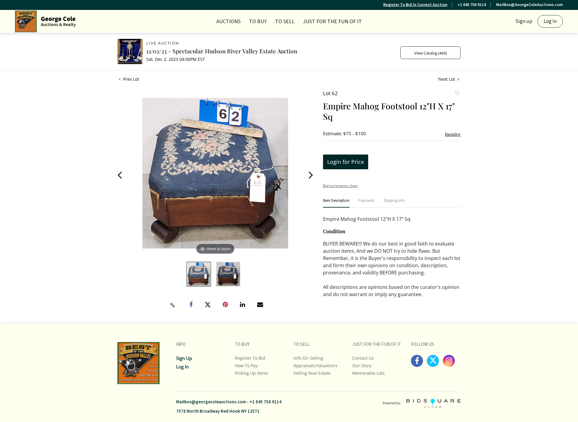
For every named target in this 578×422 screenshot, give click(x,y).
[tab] (336, 203)
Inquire (453, 134)
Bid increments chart (340, 185)
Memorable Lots (368, 373)
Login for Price (345, 161)
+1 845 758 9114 (472, 5)
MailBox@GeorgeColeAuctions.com (529, 5)
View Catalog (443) (430, 53)
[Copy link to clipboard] (172, 305)
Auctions (228, 21)
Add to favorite (457, 94)
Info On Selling (308, 358)
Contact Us (363, 358)
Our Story (361, 365)
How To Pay (246, 365)
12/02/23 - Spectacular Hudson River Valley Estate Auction (221, 51)
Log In (550, 21)
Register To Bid (250, 358)
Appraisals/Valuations (315, 365)
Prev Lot (130, 79)
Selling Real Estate (312, 373)
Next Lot (447, 79)
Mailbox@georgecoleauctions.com (211, 402)
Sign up (523, 21)
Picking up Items (251, 373)
